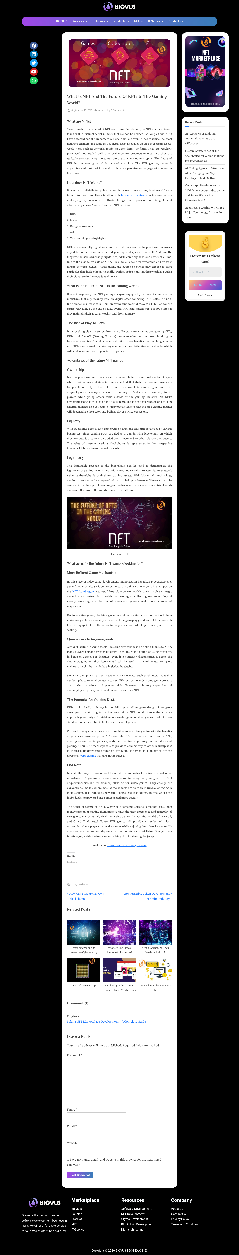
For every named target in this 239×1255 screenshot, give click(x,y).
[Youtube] (34, 72)
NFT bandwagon (83, 591)
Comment (74, 1055)
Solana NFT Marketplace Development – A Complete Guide (106, 1022)
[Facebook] (34, 46)
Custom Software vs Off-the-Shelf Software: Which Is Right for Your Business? (204, 156)
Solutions (99, 21)
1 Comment (117, 110)
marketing (83, 884)
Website (72, 1143)
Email (72, 1126)
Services (78, 21)
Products (120, 21)
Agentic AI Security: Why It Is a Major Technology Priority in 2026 (204, 212)
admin (101, 110)
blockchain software (134, 195)
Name (72, 1110)
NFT (136, 21)
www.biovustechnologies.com (127, 845)
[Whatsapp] (34, 80)
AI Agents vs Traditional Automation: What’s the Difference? (200, 138)
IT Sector (154, 21)
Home (60, 20)
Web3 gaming (87, 755)
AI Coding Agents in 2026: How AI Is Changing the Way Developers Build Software (204, 173)
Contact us (176, 21)
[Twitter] (34, 63)
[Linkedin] (34, 54)
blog (74, 884)
